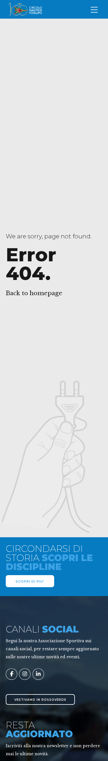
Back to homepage (34, 293)
